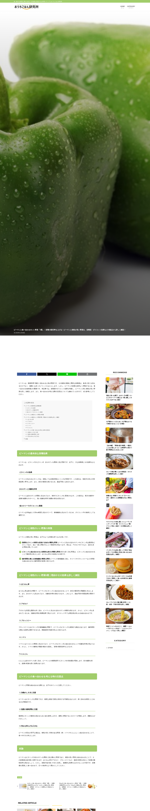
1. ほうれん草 (30, 419)
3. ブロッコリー (31, 423)
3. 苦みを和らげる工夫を (33, 436)
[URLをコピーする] (87, 374)
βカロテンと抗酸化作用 (33, 410)
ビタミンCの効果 (31, 408)
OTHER (110, 648)
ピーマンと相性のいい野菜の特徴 (34, 414)
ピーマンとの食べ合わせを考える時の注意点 (37, 430)
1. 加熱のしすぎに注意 (32, 432)
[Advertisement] (75, 351)
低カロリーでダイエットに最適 (34, 412)
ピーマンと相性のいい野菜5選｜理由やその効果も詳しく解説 (42, 417)
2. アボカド (29, 421)
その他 (19, 777)
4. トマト (29, 425)
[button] (26, 374)
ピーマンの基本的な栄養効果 (33, 406)
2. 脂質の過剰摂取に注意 (33, 434)
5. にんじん (29, 427)
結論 (26, 439)
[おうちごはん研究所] (26, 6)
